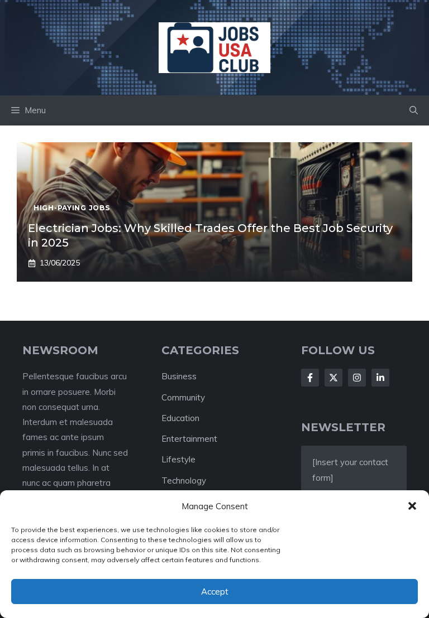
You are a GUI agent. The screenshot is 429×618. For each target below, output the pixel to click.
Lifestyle (178, 459)
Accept (214, 591)
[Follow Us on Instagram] (357, 378)
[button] (412, 505)
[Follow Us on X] (333, 378)
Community (183, 397)
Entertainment (189, 438)
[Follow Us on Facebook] (310, 378)
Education (180, 418)
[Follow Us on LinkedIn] (380, 378)
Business (179, 376)
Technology (183, 480)
